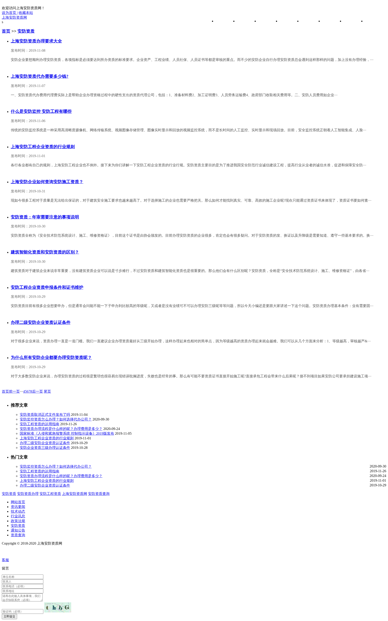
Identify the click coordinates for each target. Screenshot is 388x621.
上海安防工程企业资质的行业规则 (47, 438)
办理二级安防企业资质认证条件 (45, 443)
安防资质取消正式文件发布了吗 (45, 414)
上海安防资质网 (14, 17)
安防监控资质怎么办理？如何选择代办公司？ (56, 419)
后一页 (37, 391)
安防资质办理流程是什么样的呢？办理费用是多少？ (61, 429)
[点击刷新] (57, 607)
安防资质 (329, 21)
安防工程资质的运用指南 (39, 424)
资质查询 (372, 21)
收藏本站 (26, 13)
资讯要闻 (244, 21)
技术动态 (265, 21)
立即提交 (9, 616)
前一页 (14, 391)
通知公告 (351, 21)
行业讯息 (287, 21)
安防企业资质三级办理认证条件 (45, 448)
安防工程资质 (50, 494)
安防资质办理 (28, 494)
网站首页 (223, 21)
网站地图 (10, 552)
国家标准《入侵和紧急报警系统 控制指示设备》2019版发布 (67, 433)
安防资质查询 (99, 494)
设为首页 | (10, 13)
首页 (6, 31)
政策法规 (308, 21)
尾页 (47, 391)
